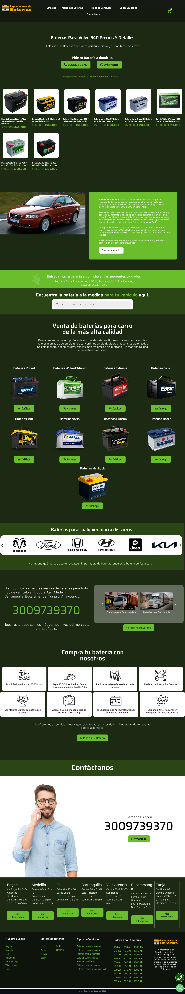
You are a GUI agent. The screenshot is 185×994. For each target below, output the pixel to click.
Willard (44, 950)
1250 (138, 966)
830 (127, 958)
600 (117, 954)
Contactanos (93, 14)
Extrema (60, 950)
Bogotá (8, 946)
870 (127, 970)
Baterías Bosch (160, 419)
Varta (58, 946)
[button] (2, 545)
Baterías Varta (70, 419)
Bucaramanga (11, 961)
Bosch (43, 958)
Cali (7, 954)
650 (117, 962)
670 (117, 970)
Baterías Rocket (24, 368)
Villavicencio (11, 965)
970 (127, 981)
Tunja (8, 969)
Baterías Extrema (115, 368)
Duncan (44, 954)
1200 (138, 962)
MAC (43, 946)
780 (127, 951)
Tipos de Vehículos (101, 8)
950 (127, 977)
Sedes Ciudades (128, 8)
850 (127, 966)
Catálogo (51, 8)
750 (127, 947)
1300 (138, 970)
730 (117, 981)
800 (128, 954)
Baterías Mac (24, 419)
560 (117, 947)
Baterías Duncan (115, 419)
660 (117, 966)
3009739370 (46, 610)
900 (128, 973)
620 (117, 958)
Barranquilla (11, 958)
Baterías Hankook (92, 468)
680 (117, 973)
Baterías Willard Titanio (69, 368)
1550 (138, 981)
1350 (138, 973)
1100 (138, 954)
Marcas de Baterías (72, 8)
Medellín (9, 950)
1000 (138, 947)
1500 (138, 977)
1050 (138, 951)
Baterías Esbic (161, 368)
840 (127, 962)
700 (117, 977)
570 (117, 951)
